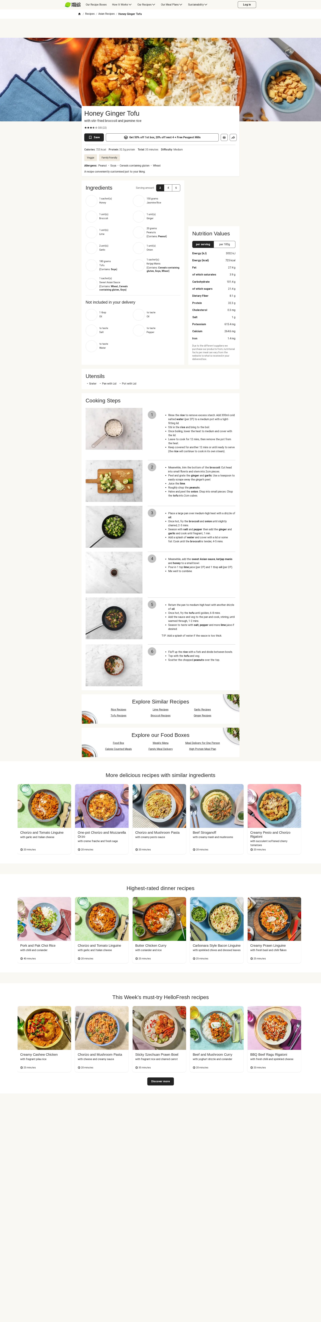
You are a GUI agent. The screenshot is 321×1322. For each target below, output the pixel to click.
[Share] (233, 137)
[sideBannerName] (214, 201)
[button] (133, 187)
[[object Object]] (224, 137)
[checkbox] (85, 127)
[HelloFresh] (72, 4)
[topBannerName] (160, 28)
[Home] (79, 14)
